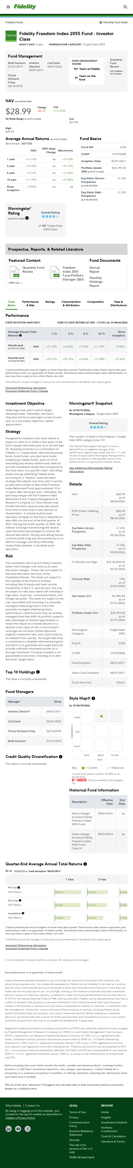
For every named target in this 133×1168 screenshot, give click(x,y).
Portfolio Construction (109, 1129)
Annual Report (95, 270)
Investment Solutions (114, 1122)
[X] (28, 1129)
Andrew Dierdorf (34, 64)
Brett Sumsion (17, 63)
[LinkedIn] (9, 1129)
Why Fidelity (13, 1105)
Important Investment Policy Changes (27, 391)
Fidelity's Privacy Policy (20, 1118)
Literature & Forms (113, 1141)
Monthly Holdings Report (96, 282)
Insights (106, 1117)
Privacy (73, 1117)
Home (105, 1112)
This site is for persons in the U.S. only (81, 1148)
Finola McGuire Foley (13, 78)
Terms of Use (77, 1112)
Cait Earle (53, 63)
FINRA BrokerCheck (81, 1157)
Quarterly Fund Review (116, 63)
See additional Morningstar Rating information (91, 469)
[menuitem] (8, 7)
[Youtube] (18, 1129)
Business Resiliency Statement (81, 1133)
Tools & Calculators (113, 1136)
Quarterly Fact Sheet (33, 288)
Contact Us (32, 1105)
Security (74, 1140)
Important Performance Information (26, 387)
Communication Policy (79, 1124)
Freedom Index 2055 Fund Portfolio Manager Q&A (73, 273)
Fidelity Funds (14, 22)
